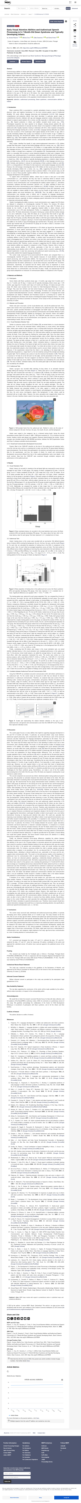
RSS (34, 1433)
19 (43, 161)
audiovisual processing (27, 99)
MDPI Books (44, 1448)
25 (28, 188)
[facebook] (18, 1319)
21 (62, 163)
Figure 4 (54, 693)
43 (41, 789)
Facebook (63, 1448)
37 (33, 315)
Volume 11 (24, 14)
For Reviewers (27, 1448)
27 (52, 188)
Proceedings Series (47, 1462)
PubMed (24, 1044)
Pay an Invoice (7, 1448)
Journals (6, 14)
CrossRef (57, 1025)
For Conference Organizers (30, 1459)
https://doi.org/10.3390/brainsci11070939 (35, 48)
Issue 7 (30, 14)
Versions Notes (39, 61)
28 (36, 192)
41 (38, 789)
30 (40, 192)
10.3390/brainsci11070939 (41, 14)
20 (8, 163)
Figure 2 (32, 476)
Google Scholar (48, 1025)
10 (15, 128)
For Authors (26, 1446)
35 (8, 241)
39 (42, 372)
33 (23, 225)
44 (52, 856)
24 (46, 186)
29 (38, 192)
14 (17, 159)
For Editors (26, 1450)
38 (8, 361)
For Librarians (26, 1453)
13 (44, 151)
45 (48, 881)
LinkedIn (63, 1446)
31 (29, 208)
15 (8, 161)
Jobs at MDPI (7, 1455)
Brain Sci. (6, 1433)
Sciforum (44, 1446)
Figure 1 (34, 370)
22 (40, 169)
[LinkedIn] (15, 1319)
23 (44, 186)
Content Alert (41, 1433)
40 (15, 482)
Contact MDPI (7, 1453)
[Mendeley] (28, 1319)
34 (45, 233)
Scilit (59, 1038)
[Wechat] (22, 1319)
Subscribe (7, 1481)
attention (16, 99)
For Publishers (27, 1455)
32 (62, 214)
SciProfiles (44, 1455)
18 (41, 161)
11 (38, 130)
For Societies (26, 1457)
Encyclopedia (45, 1457)
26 (30, 188)
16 (22, 161)
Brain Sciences (15, 14)
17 (24, 161)
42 (40, 789)
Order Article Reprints (56, 21)
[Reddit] (25, 1319)
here (28, 1361)
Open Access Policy (9, 1450)
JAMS (43, 1459)
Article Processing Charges (11, 1446)
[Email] (8, 1319)
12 (16, 137)
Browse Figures (26, 61)
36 (19, 243)
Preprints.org (45, 1450)
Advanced (75, 8)
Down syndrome (41, 99)
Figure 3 (44, 555)
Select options (9, 1473)
